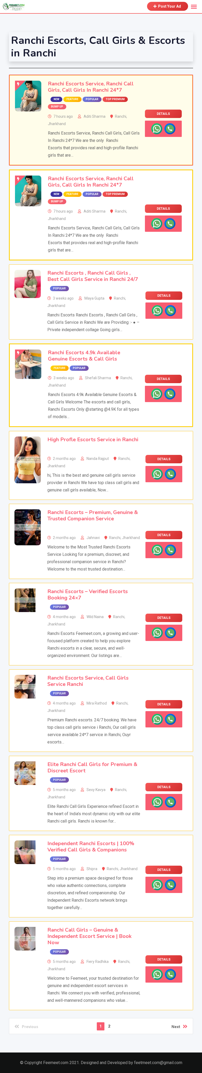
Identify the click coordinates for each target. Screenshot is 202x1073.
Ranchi (120, 116)
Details (163, 114)
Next (175, 1026)
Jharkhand (57, 124)
